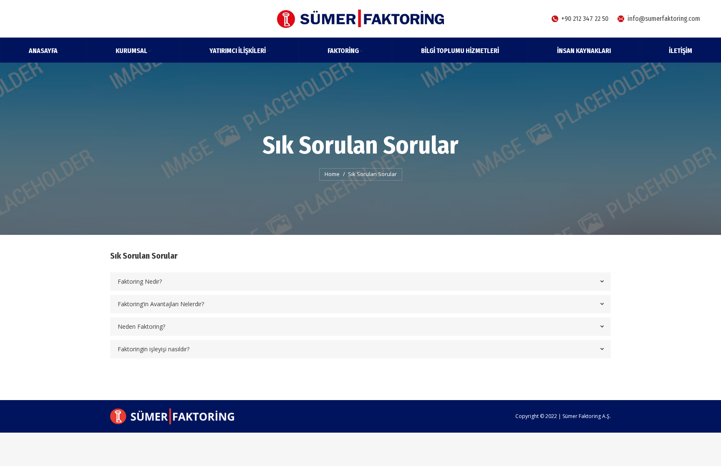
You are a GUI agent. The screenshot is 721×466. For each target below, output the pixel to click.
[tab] (360, 281)
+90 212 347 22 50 (584, 19)
